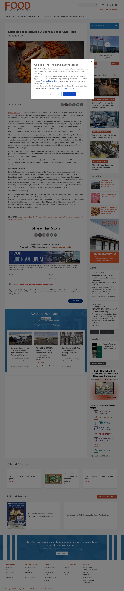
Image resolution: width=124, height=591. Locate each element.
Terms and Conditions (48, 81)
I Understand (69, 94)
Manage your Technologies (53, 94)
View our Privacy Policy (65, 88)
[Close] (91, 61)
